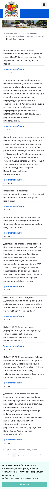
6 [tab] (41, 24)
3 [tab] (32, 24)
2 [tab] (30, 24)
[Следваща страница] (41, 455)
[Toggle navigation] (44, 4)
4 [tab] (35, 24)
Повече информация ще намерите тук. (21, 478)
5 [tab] (38, 24)
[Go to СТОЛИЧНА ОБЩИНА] (11, 9)
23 (35, 455)
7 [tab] (43, 24)
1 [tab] (27, 24)
